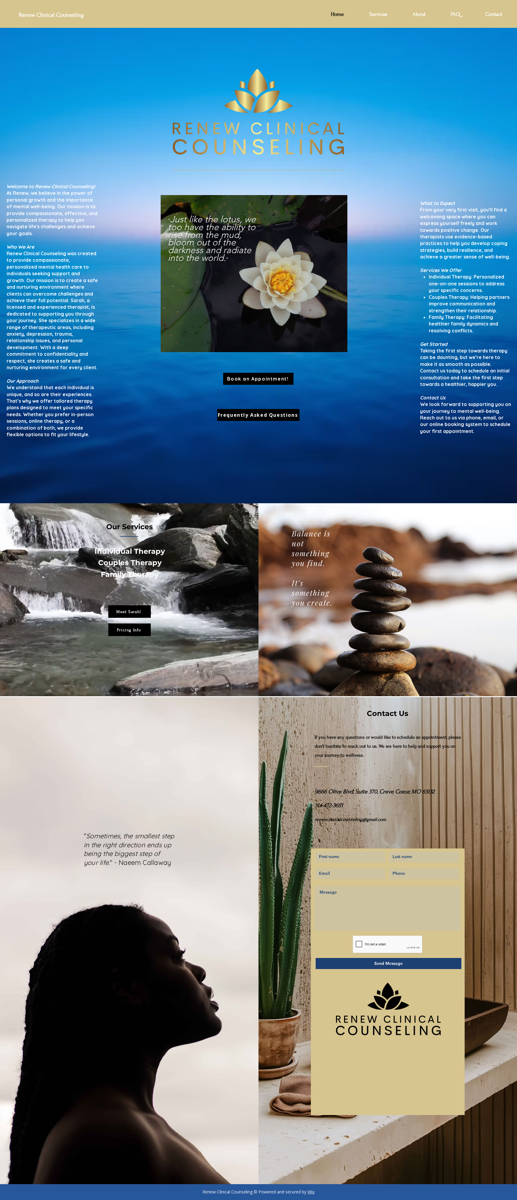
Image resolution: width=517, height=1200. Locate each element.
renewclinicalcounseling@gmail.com (350, 819)
